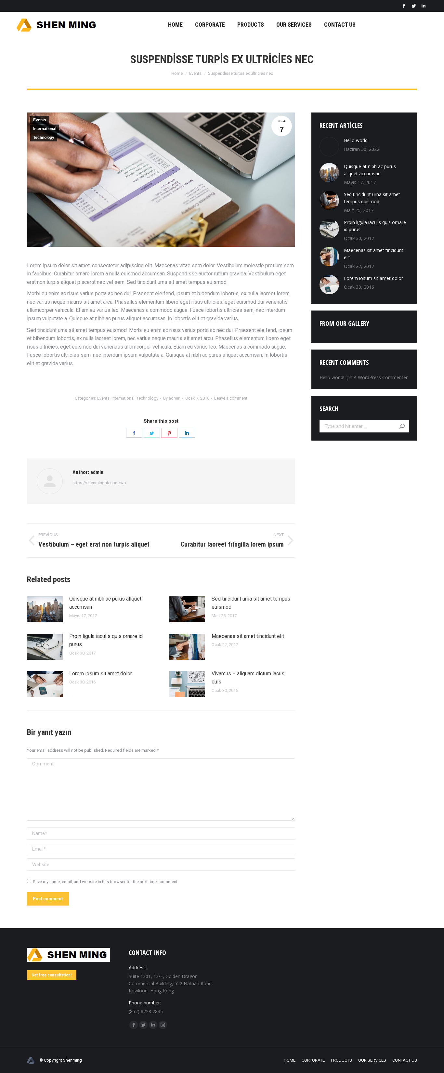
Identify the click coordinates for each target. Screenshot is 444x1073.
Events (39, 120)
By (171, 398)
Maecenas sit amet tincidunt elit (248, 636)
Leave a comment (230, 398)
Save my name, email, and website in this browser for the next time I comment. (105, 881)
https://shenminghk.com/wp (99, 482)
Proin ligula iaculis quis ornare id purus (106, 640)
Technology (43, 137)
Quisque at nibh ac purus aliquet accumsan (105, 603)
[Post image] (45, 609)
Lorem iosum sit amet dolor (100, 673)
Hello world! (356, 140)
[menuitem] (175, 25)
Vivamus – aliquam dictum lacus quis (248, 677)
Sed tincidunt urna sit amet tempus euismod (251, 603)
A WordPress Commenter (381, 377)
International (44, 128)
